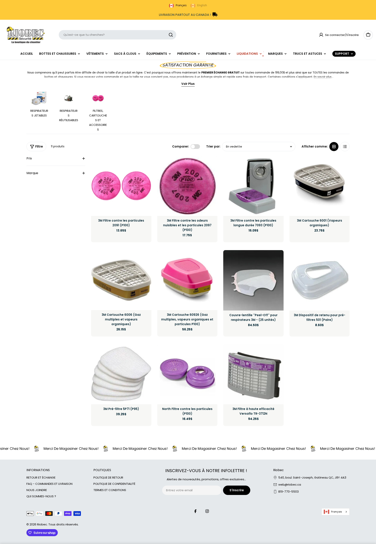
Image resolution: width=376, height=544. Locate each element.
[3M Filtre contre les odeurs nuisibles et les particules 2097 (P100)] (187, 186)
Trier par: (213, 146)
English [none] (202, 5)
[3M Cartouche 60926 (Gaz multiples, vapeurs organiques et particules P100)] (187, 280)
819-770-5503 (288, 491)
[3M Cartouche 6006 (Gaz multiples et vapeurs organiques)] (121, 280)
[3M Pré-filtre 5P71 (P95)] (121, 374)
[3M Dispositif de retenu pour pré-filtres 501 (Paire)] (319, 280)
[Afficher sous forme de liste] (345, 146)
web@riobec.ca (289, 484)
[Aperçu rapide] (145, 164)
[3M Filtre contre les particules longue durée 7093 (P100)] (253, 186)
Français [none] (181, 5)
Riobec (42, 524)
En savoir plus (323, 77)
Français (336, 511)
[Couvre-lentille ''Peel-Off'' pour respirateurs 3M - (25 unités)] (253, 280)
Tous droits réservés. (63, 524)
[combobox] (117, 34)
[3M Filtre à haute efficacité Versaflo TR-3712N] (253, 374)
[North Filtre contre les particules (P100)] (187, 374)
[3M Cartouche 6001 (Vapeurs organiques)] (319, 186)
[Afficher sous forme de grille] (334, 146)
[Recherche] (170, 34)
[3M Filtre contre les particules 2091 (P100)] (121, 186)
